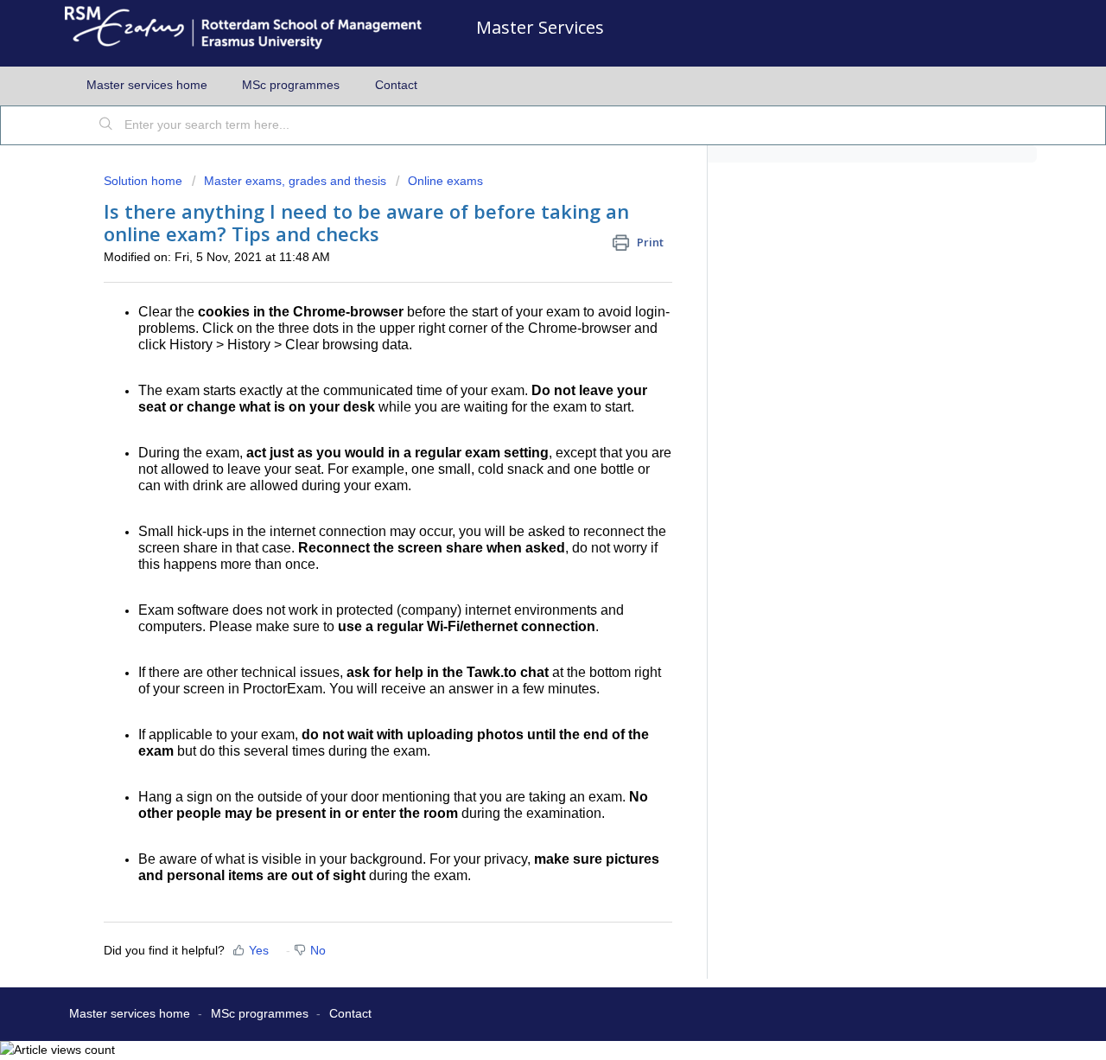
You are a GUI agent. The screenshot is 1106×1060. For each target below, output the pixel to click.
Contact (396, 85)
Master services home (146, 85)
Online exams (445, 181)
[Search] (106, 125)
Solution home (145, 181)
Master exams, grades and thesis (295, 181)
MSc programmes (291, 85)
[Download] (521, 305)
